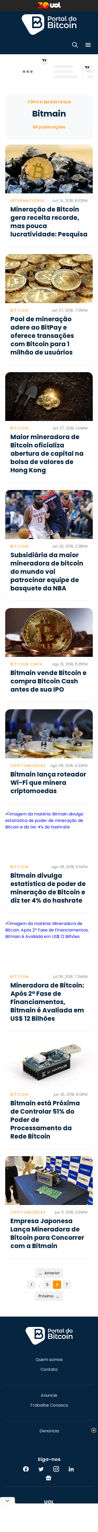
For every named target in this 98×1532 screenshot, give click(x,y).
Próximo (49, 1296)
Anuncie (49, 1395)
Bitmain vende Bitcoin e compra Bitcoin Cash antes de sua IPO (48, 681)
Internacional (27, 200)
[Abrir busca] (75, 46)
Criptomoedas (28, 765)
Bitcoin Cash (26, 664)
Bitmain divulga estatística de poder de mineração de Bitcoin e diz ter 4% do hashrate (48, 888)
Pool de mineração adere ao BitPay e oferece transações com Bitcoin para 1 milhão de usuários (42, 336)
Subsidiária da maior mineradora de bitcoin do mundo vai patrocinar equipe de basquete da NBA (46, 572)
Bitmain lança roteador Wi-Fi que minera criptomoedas (48, 782)
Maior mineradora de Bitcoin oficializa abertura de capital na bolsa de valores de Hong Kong (47, 453)
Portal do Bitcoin (49, 24)
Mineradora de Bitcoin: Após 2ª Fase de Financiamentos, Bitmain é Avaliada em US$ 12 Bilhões (47, 1002)
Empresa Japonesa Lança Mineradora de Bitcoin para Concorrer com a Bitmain (47, 1233)
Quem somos (49, 1360)
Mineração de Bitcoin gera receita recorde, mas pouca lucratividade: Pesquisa (49, 222)
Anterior (49, 1273)
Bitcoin (19, 310)
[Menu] (88, 46)
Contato (49, 1369)
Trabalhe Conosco (49, 1405)
